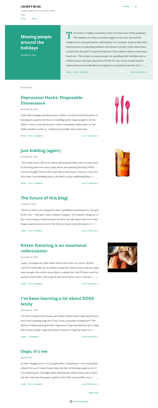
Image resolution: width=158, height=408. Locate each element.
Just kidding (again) (41, 150)
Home (23, 18)
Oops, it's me (34, 351)
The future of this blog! (44, 198)
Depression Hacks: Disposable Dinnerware (51, 100)
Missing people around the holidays (36, 42)
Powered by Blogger (80, 401)
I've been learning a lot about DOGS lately (57, 301)
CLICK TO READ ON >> (138, 72)
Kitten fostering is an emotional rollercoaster (54, 248)
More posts (94, 393)
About (34, 18)
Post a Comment (80, 72)
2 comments (33, 337)
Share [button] (68, 72)
